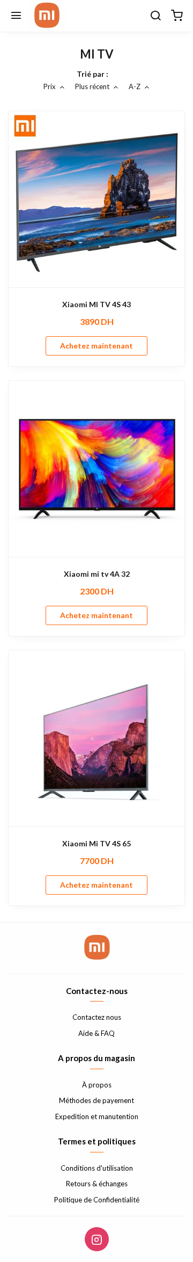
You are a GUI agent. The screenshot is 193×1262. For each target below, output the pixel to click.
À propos (97, 1084)
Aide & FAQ (96, 1033)
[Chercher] (155, 16)
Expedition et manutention (96, 1116)
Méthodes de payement (96, 1100)
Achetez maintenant (96, 345)
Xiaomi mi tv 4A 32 (97, 573)
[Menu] (16, 16)
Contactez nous (96, 1017)
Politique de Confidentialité (96, 1199)
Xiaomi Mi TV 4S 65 (96, 843)
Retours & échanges (97, 1183)
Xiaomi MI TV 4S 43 (96, 304)
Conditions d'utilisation (97, 1168)
